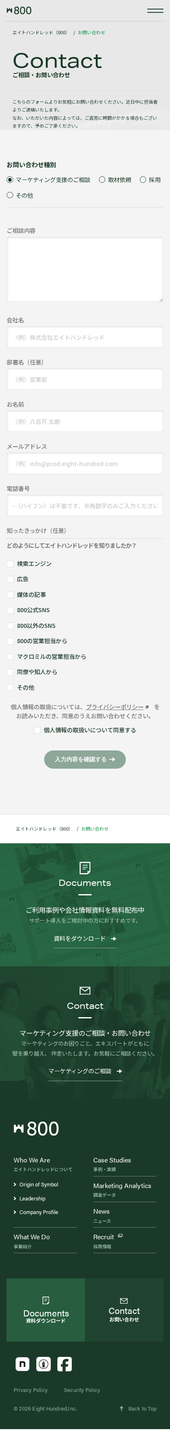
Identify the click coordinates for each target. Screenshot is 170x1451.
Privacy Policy (30, 1390)
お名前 (15, 404)
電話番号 (18, 488)
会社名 (15, 319)
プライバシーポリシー (115, 706)
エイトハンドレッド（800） (41, 32)
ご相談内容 (21, 230)
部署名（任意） (27, 361)
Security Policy (82, 1390)
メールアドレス (27, 446)
